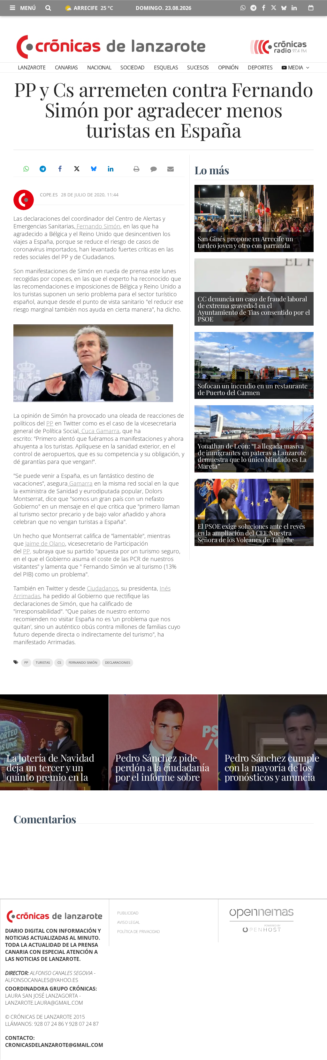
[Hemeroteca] (310, 7)
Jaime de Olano (45, 543)
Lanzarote (31, 67)
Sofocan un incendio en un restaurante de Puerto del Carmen (253, 389)
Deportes (260, 67)
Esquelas (166, 67)
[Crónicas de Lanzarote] (111, 46)
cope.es (49, 195)
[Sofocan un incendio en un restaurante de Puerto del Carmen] (254, 364)
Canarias (66, 67)
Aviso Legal (128, 922)
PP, (27, 551)
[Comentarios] (153, 169)
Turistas (43, 663)
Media (295, 67)
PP (49, 423)
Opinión (228, 67)
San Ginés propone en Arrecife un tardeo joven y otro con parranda (245, 241)
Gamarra (80, 483)
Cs (59, 663)
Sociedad (132, 67)
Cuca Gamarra (99, 431)
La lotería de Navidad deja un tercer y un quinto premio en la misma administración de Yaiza (53, 777)
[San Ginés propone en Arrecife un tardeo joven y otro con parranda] (254, 217)
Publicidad (127, 913)
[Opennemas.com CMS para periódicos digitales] (261, 920)
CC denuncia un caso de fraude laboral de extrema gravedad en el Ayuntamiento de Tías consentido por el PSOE (254, 308)
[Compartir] (245, 8)
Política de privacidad (138, 931)
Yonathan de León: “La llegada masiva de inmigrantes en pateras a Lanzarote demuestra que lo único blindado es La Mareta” (252, 456)
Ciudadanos (102, 588)
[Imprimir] (136, 169)
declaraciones (117, 663)
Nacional (99, 67)
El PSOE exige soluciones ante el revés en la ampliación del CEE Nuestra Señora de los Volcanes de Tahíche (251, 533)
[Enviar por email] (170, 169)
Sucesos (198, 67)
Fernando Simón (97, 226)
